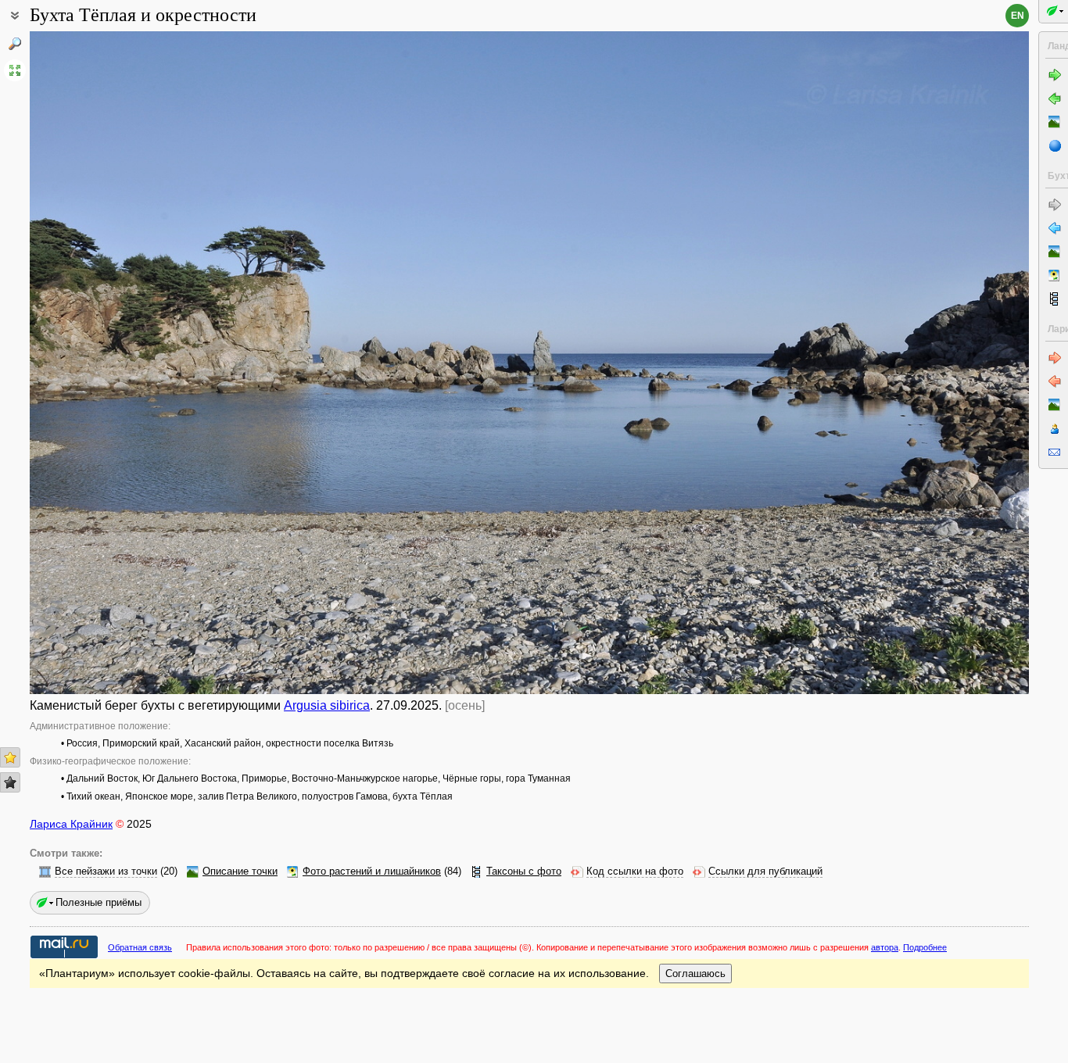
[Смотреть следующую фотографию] (925, 362)
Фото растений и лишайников (372, 871)
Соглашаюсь (695, 973)
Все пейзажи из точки (106, 871)
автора (884, 947)
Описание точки (240, 871)
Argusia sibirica (327, 705)
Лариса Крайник (71, 824)
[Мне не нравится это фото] (10, 782)
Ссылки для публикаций (765, 871)
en (1017, 15)
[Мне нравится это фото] (10, 757)
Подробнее (925, 947)
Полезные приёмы (99, 902)
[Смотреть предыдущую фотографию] (134, 362)
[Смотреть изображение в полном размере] (15, 70)
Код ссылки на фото (634, 871)
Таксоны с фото (523, 871)
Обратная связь (140, 947)
